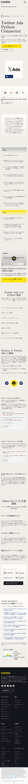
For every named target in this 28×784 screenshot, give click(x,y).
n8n (15, 761)
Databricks (17, 754)
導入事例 (3, 754)
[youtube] (8, 686)
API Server (3, 709)
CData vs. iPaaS (4, 738)
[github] (11, 686)
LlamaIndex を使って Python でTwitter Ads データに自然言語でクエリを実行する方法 (15, 638)
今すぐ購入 (5, 49)
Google (16, 756)
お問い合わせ (6, 690)
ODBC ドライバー (5, 700)
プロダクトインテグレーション (6, 730)
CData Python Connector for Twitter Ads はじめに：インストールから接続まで (15, 626)
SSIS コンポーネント (19, 704)
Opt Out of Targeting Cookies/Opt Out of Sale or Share (14, 781)
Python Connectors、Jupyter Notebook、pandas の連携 (19, 655)
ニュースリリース (18, 729)
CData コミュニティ (5, 751)
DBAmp (16, 707)
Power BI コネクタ (5, 716)
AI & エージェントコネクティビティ (7, 733)
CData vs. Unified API (5, 741)
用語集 (2, 763)
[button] (14, 307)
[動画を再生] (14, 258)
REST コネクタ (4, 711)
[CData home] (7, 2)
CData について (18, 727)
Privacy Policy (11, 775)
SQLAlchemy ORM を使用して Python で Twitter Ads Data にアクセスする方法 (14, 617)
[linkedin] (2, 686)
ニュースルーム (18, 731)
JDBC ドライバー (4, 702)
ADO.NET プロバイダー (6, 704)
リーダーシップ (18, 736)
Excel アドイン (4, 714)
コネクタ (3, 727)
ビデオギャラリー (5, 765)
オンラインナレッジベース (17, 644)
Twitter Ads (16, 16)
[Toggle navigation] (24, 2)
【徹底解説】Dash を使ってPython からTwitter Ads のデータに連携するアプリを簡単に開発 (15, 613)
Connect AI (17, 702)
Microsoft (17, 758)
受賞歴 (16, 734)
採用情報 (17, 741)
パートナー (3, 736)
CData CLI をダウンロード (11, 583)
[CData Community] (13, 686)
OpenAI (16, 763)
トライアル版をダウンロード (10, 46)
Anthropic (17, 751)
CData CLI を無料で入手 (6, 103)
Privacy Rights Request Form (11, 778)
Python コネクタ (4, 707)
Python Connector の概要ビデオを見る (12, 279)
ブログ (2, 756)
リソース (3, 758)
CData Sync (17, 700)
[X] (5, 686)
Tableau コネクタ (5, 718)
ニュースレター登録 (5, 761)
